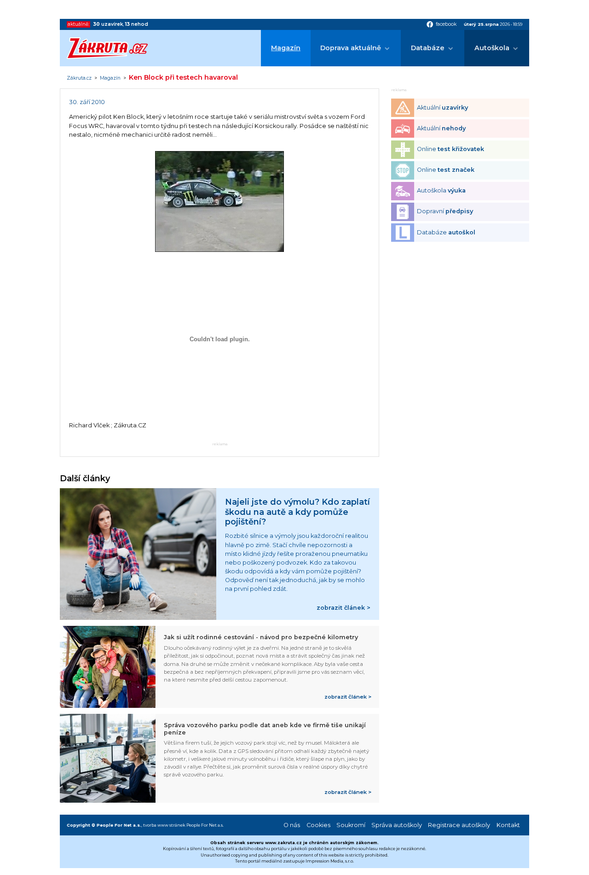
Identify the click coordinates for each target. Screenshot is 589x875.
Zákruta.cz (79, 78)
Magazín (285, 48)
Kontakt (508, 825)
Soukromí (350, 825)
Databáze (428, 48)
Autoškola (491, 48)
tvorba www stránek (164, 825)
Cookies (318, 825)
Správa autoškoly (396, 825)
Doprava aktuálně (350, 48)
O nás (291, 825)
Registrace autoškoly (459, 825)
